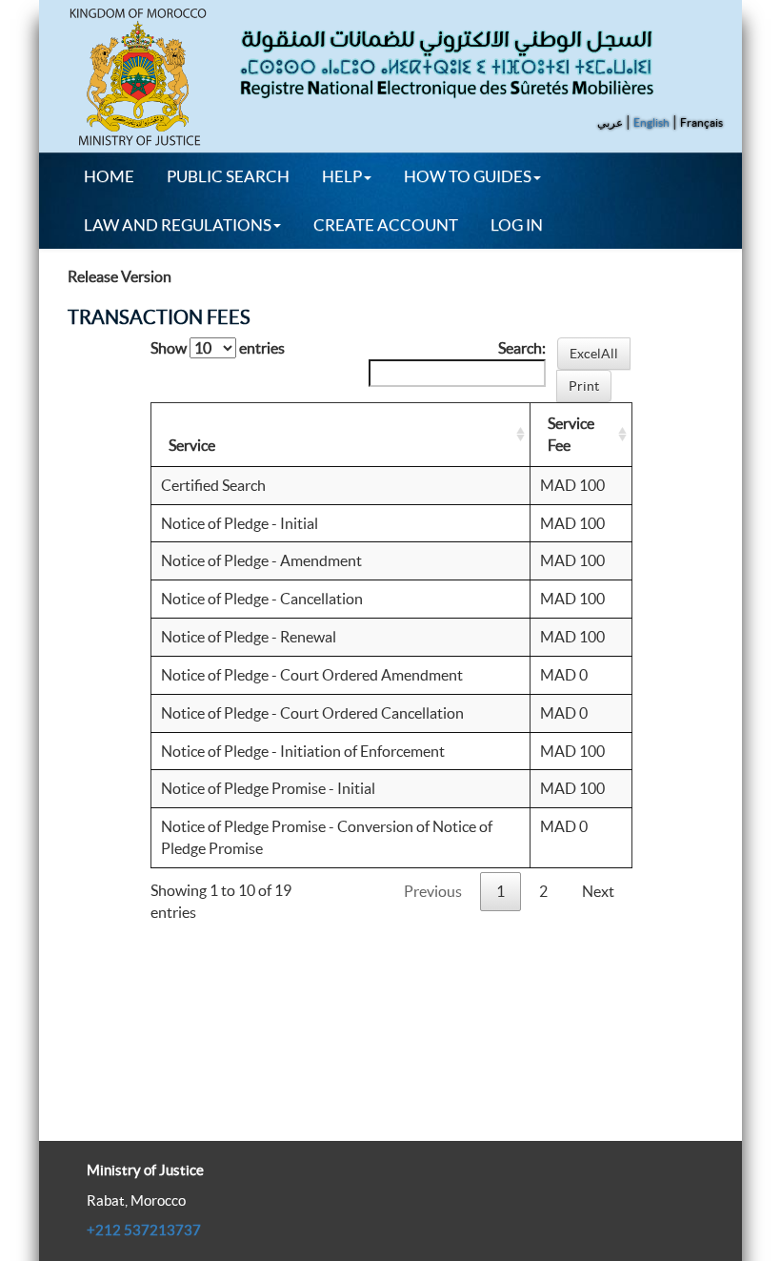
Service (192, 445)
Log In (517, 224)
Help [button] (342, 176)
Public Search (228, 176)
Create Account (385, 224)
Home (109, 176)
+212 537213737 (144, 1230)
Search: (522, 347)
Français (701, 122)
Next (598, 891)
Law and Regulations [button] (177, 224)
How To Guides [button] (467, 176)
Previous (433, 891)
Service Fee (571, 434)
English (651, 122)
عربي (610, 122)
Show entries (217, 347)
